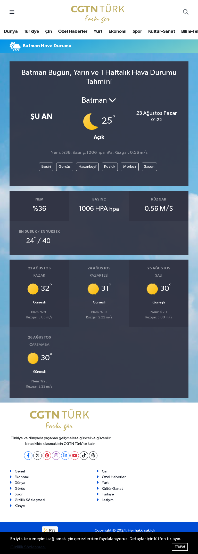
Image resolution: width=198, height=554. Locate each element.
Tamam (180, 546)
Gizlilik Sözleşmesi (30, 500)
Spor (137, 31)
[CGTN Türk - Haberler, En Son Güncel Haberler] (98, 12)
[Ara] (185, 12)
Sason (149, 166)
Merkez (129, 166)
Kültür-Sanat (161, 31)
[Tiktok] (84, 455)
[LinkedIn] (65, 455)
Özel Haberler (73, 31)
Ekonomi (117, 31)
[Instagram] (56, 455)
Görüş (20, 489)
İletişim (107, 500)
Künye (20, 506)
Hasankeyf (87, 166)
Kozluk (109, 166)
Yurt (98, 31)
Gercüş (65, 166)
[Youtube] (74, 455)
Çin (48, 31)
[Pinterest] (47, 455)
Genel (20, 471)
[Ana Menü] (12, 12)
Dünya (11, 31)
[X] (37, 455)
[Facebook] (28, 455)
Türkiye (31, 31)
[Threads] (93, 455)
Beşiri (46, 166)
